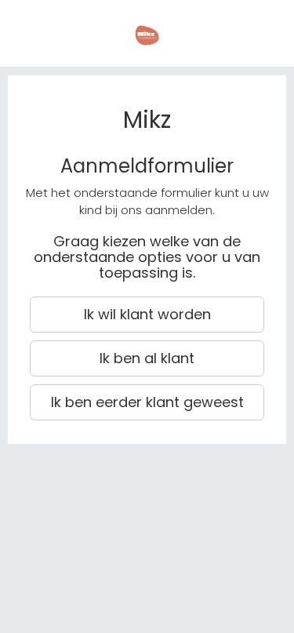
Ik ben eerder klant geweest (147, 402)
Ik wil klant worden (147, 314)
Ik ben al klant (147, 358)
